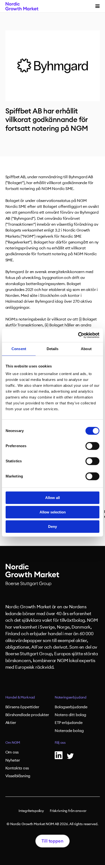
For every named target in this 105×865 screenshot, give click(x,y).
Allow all (52, 498)
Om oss (12, 752)
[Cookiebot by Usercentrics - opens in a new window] (78, 335)
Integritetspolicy (31, 811)
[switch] (92, 446)
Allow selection (53, 512)
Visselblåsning (18, 776)
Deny (52, 526)
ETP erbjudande (69, 723)
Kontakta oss (17, 768)
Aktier (10, 723)
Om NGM (12, 742)
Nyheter (12, 760)
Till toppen (52, 841)
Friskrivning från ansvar (68, 811)
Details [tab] (53, 349)
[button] (97, 6)
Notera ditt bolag (70, 715)
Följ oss (60, 742)
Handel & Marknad (20, 697)
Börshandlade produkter (27, 715)
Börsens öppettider (22, 707)
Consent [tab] (18, 349)
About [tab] (86, 349)
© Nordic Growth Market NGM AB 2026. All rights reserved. (52, 824)
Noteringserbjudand (70, 697)
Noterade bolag (69, 731)
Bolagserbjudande (71, 707)
